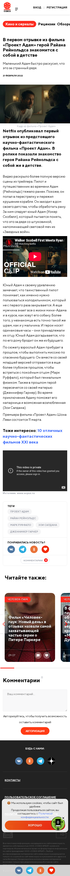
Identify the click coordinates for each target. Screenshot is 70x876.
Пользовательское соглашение (30, 797)
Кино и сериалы (19, 24)
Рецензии (46, 24)
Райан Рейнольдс (23, 518)
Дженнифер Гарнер (24, 531)
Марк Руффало (20, 525)
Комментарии (35, 560)
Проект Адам (19, 511)
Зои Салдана (47, 525)
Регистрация (57, 7)
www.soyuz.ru (26, 493)
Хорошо (35, 825)
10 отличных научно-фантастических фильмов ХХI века (32, 436)
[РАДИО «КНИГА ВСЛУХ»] (58, 823)
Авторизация (35, 731)
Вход (37, 7)
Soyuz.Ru (7, 7)
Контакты (12, 780)
